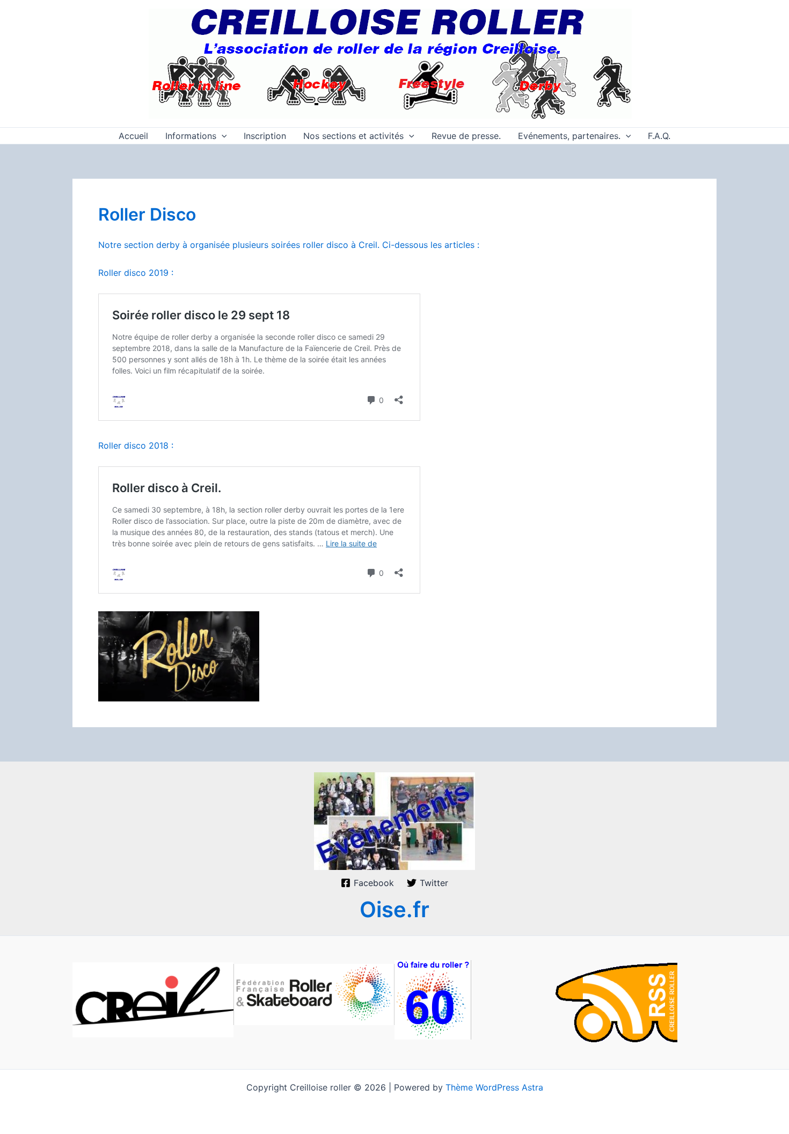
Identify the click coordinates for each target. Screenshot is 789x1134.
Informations (190, 135)
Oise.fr (394, 909)
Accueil (133, 135)
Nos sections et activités (353, 135)
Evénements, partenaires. (569, 135)
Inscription (265, 135)
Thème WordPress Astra (494, 1087)
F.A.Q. (659, 135)
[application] (221, 136)
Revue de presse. (466, 135)
